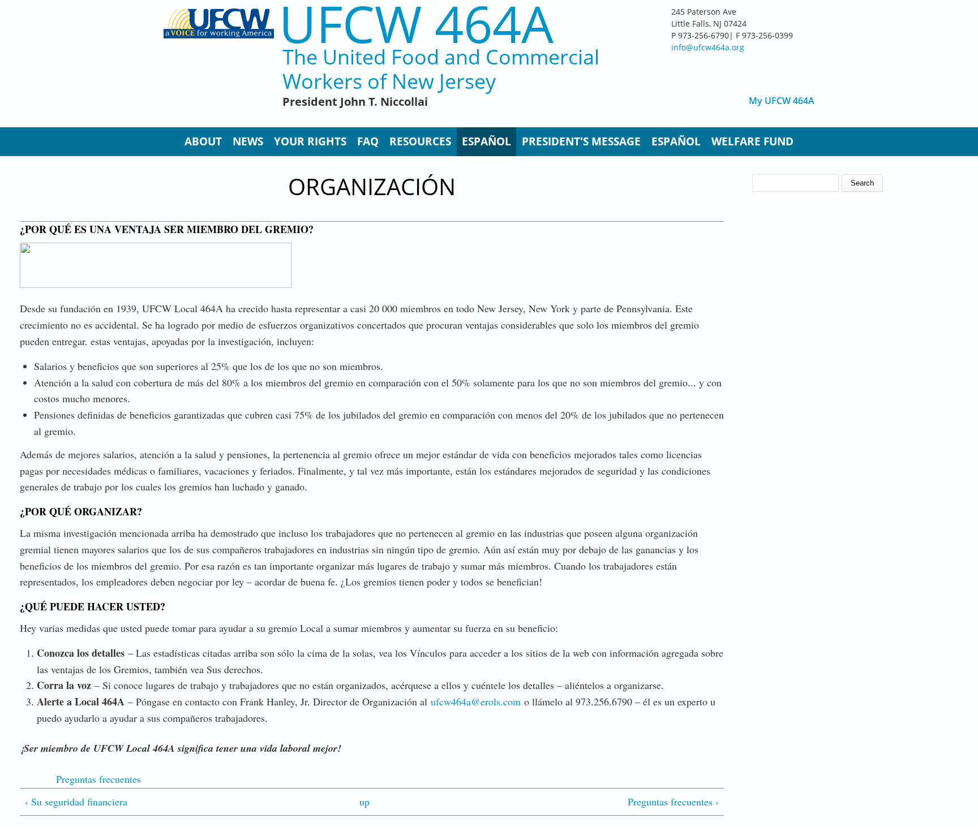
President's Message (581, 141)
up (364, 801)
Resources (420, 141)
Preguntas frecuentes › (673, 801)
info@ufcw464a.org (707, 47)
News (248, 141)
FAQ (368, 141)
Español (486, 141)
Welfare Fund (752, 141)
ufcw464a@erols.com (476, 701)
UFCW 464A (416, 23)
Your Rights (310, 141)
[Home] (219, 62)
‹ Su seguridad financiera (76, 801)
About (203, 141)
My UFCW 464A (781, 101)
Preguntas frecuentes (98, 779)
